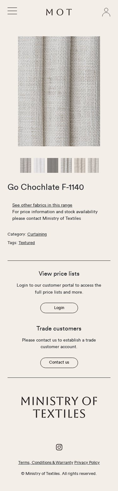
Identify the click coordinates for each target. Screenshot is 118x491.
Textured (27, 243)
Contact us (59, 362)
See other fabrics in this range (42, 205)
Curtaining (37, 234)
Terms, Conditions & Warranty (45, 462)
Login (59, 308)
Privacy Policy (87, 462)
